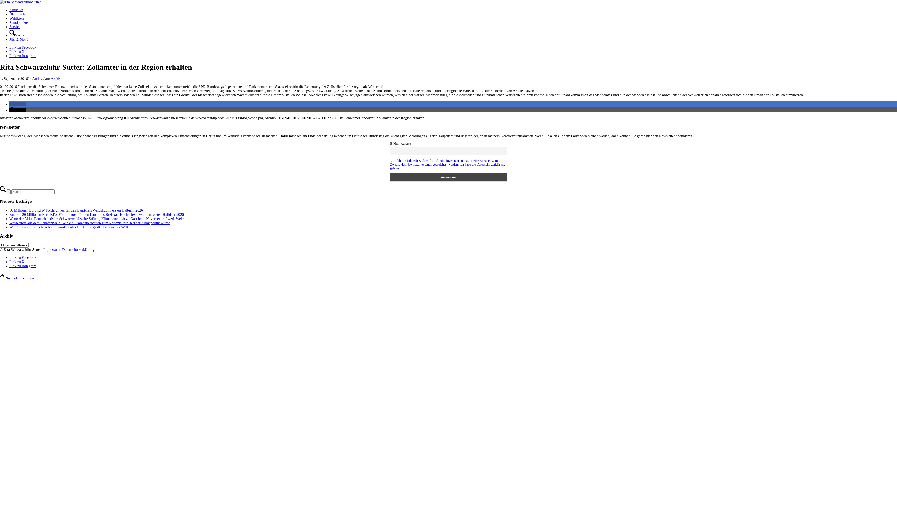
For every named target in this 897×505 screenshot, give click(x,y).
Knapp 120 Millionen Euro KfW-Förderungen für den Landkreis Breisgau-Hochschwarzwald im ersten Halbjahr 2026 (96, 214)
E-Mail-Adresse (400, 143)
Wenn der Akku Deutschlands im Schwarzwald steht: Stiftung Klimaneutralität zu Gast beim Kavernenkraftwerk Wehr (96, 219)
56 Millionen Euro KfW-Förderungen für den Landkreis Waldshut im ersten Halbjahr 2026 (76, 210)
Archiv (37, 79)
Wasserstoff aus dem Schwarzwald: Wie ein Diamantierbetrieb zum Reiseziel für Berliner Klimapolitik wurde (89, 223)
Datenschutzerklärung (78, 250)
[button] (17, 104)
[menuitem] (453, 10)
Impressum (51, 250)
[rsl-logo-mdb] (20, 2)
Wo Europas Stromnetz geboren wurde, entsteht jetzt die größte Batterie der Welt (68, 227)
